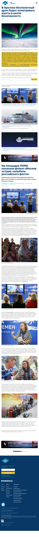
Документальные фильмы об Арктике (17, 183)
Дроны (3, 18)
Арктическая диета (16, 496)
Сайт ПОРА (15, 486)
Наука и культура (9, 495)
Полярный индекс (16, 488)
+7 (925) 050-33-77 (9, 511)
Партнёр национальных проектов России (7, 522)
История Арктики (29, 183)
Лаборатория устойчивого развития (19, 493)
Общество (8, 493)
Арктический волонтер (17, 501)
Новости (7, 486)
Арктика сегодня (9, 488)
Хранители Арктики (17, 500)
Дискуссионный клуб (17, 491)
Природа (7, 496)
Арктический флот (5, 183)
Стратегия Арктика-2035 (17, 498)
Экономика (8, 491)
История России (11, 184)
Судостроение (4, 184)
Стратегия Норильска (17, 495)
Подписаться (34, 79)
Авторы (2, 488)
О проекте (3, 486)
